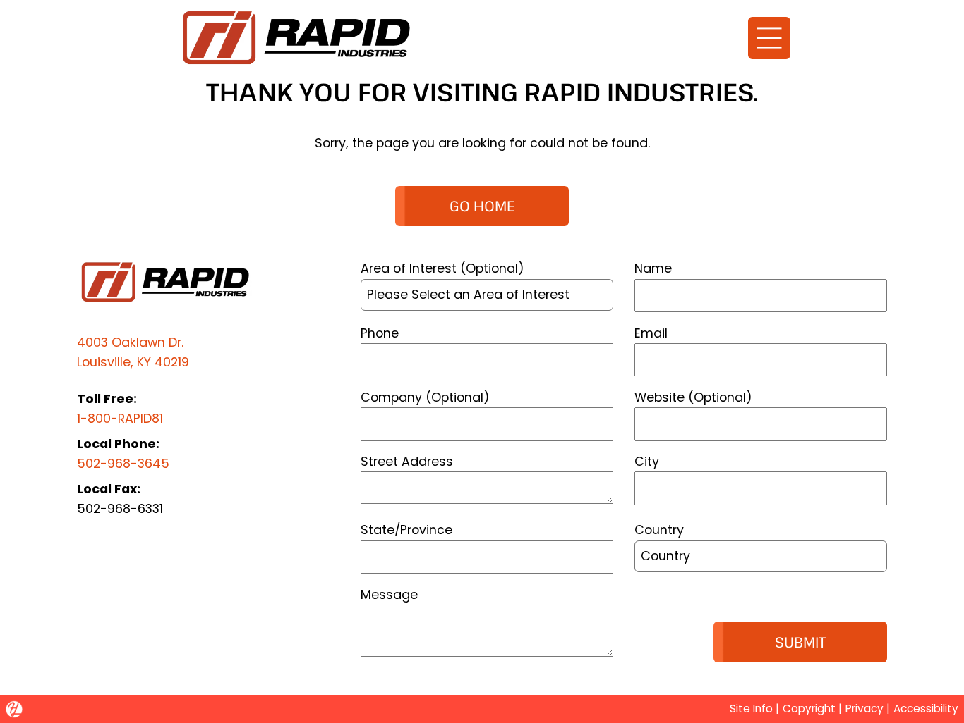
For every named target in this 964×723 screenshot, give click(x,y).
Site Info (751, 708)
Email (651, 333)
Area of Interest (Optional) (442, 268)
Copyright (809, 708)
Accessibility (925, 708)
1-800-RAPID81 (120, 418)
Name (653, 268)
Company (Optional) (425, 397)
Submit (800, 642)
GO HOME (482, 206)
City (646, 461)
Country (659, 529)
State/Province (406, 529)
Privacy (864, 708)
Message (389, 594)
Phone (380, 333)
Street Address (407, 461)
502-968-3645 (123, 463)
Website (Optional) (693, 397)
